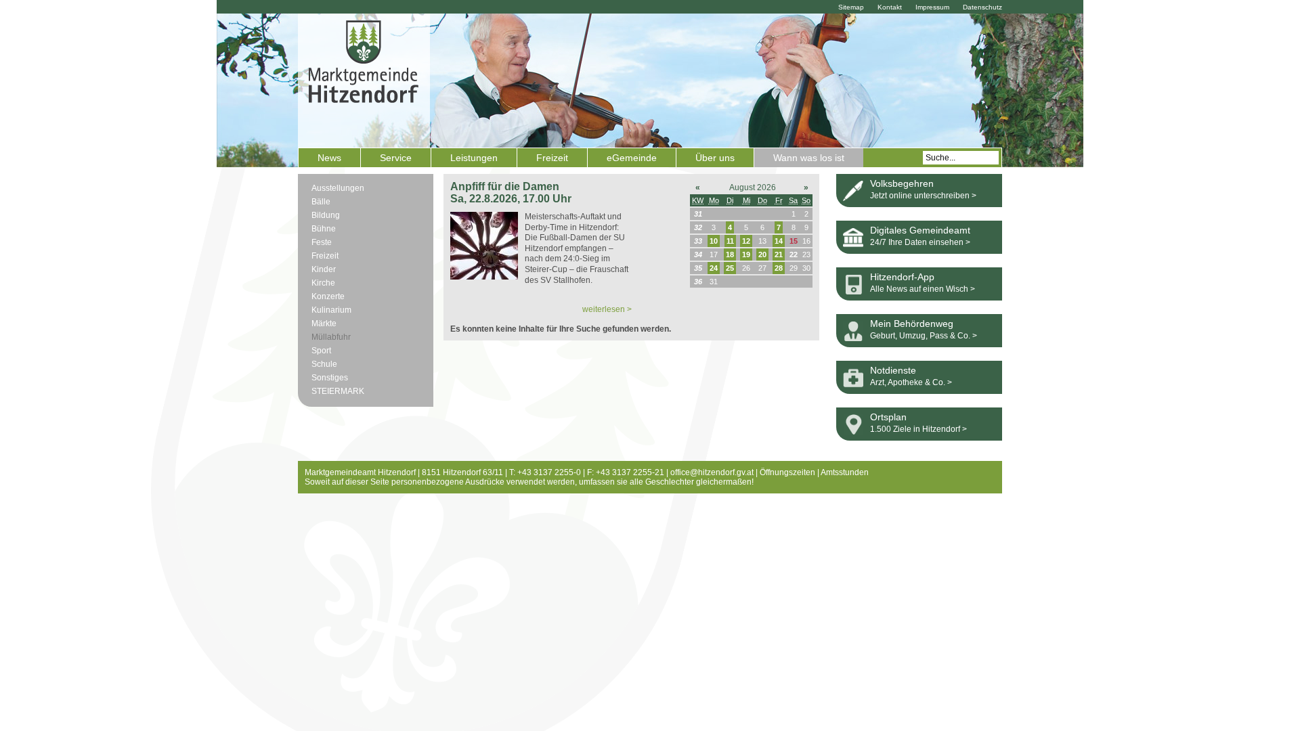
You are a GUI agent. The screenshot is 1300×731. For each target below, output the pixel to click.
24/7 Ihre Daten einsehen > (920, 242)
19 (746, 254)
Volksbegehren (902, 183)
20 (762, 254)
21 (779, 254)
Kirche (323, 283)
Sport (321, 350)
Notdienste (893, 370)
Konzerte (328, 296)
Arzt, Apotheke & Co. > (911, 382)
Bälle (320, 201)
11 (730, 241)
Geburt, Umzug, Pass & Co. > (923, 335)
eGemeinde (632, 157)
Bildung (325, 215)
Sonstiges (329, 377)
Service (396, 157)
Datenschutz (982, 7)
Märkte (324, 323)
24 (714, 268)
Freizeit (552, 157)
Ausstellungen (337, 188)
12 (746, 241)
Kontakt (890, 7)
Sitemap (851, 7)
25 (730, 268)
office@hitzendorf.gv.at (712, 472)
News (329, 157)
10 (714, 241)
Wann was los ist (808, 157)
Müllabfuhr (331, 337)
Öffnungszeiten (787, 472)
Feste (321, 242)
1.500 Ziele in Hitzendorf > (918, 429)
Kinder (323, 269)
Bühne (323, 229)
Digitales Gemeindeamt (920, 230)
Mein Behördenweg (911, 323)
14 (779, 241)
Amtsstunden (845, 472)
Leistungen (474, 157)
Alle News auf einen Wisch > (922, 289)
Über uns (715, 157)
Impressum (932, 7)
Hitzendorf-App (902, 276)
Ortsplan (888, 417)
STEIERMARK (337, 391)
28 (779, 268)
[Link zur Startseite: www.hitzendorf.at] (364, 79)
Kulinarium (331, 310)
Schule (324, 364)
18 (730, 254)
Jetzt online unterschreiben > (923, 195)
